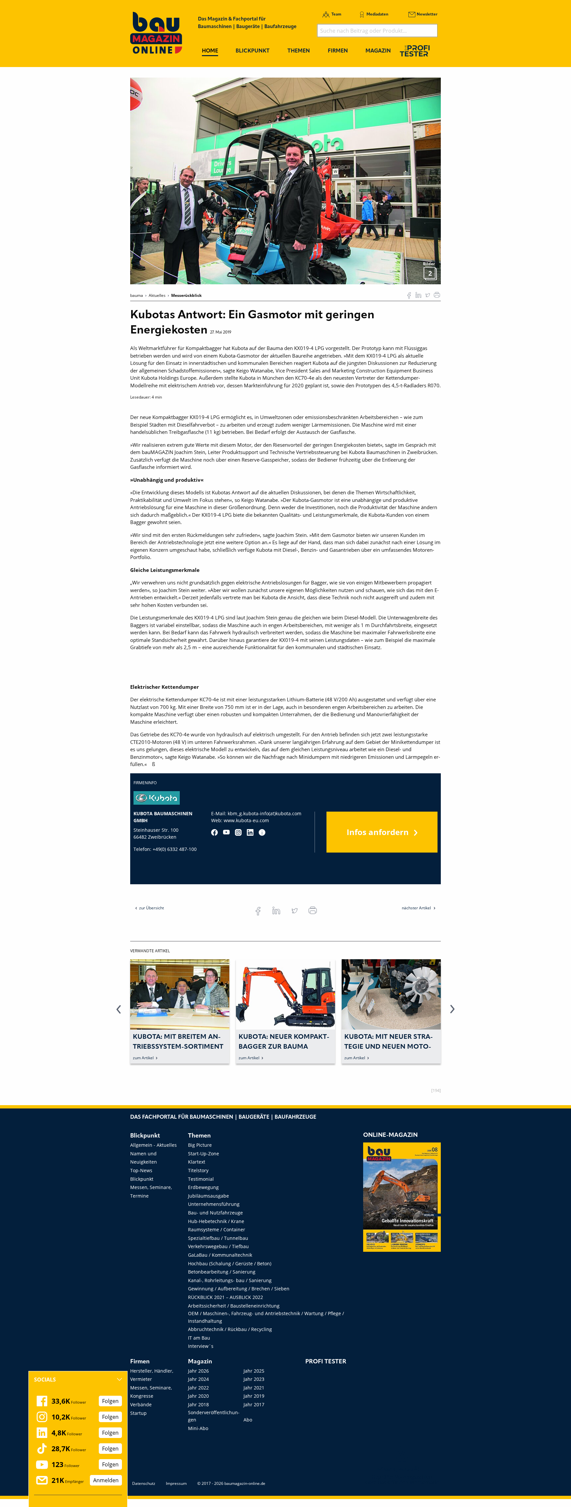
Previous (118, 1013)
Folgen (110, 1401)
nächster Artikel (417, 908)
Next (452, 1013)
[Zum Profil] (262, 832)
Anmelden (106, 1480)
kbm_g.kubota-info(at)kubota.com (264, 813)
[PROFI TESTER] (415, 50)
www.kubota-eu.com (246, 820)
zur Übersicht (151, 908)
